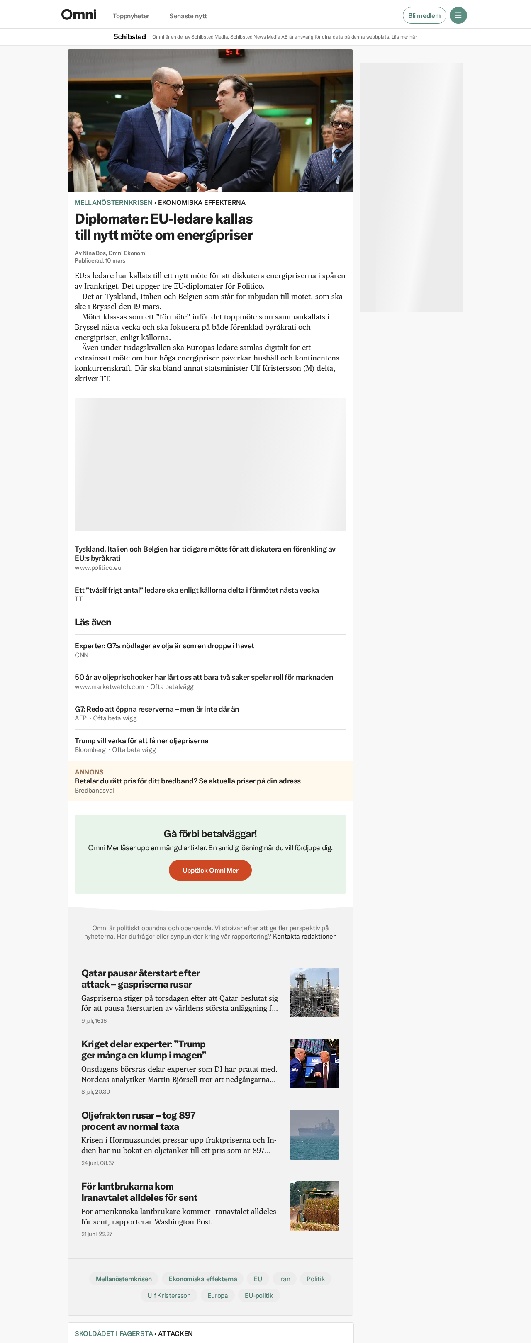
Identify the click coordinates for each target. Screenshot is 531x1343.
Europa (217, 1295)
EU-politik (259, 1295)
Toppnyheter (131, 16)
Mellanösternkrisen (114, 202)
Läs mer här (404, 37)
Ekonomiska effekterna (202, 202)
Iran (284, 1279)
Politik (316, 1279)
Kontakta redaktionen (305, 936)
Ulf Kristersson (168, 1295)
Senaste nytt (188, 16)
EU (257, 1279)
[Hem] (78, 14)
